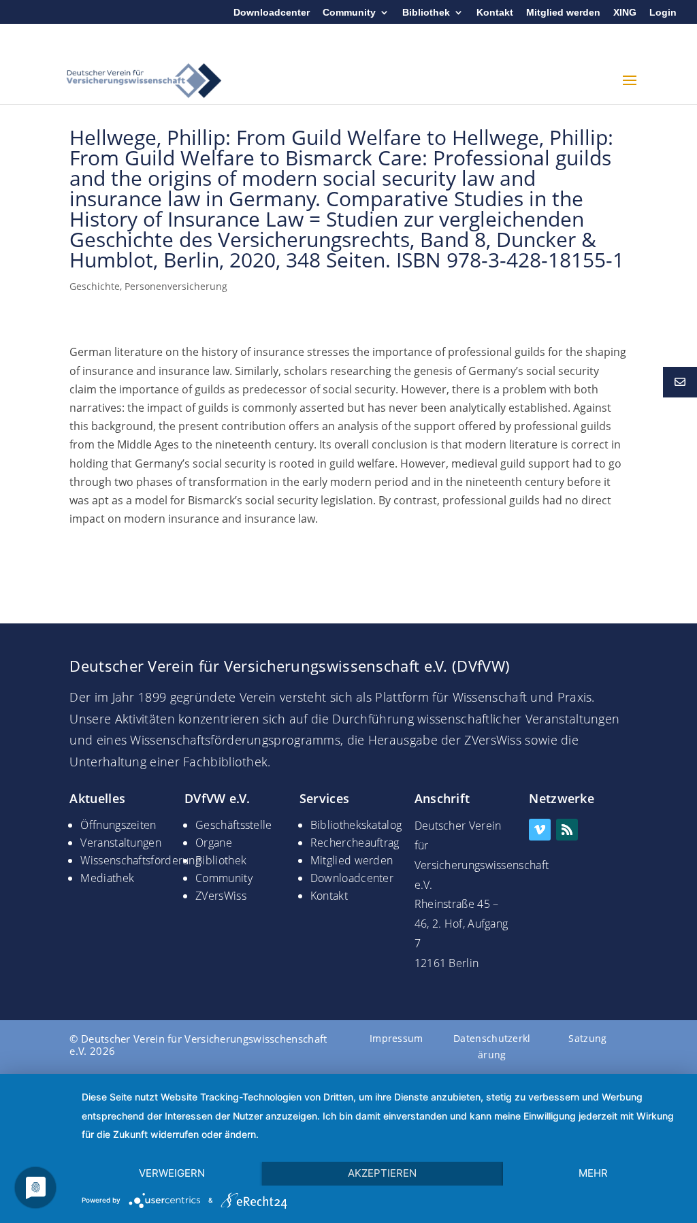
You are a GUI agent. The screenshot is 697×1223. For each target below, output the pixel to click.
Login (663, 12)
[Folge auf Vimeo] (540, 830)
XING (624, 12)
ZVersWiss (220, 895)
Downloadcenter (271, 12)
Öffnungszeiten (118, 824)
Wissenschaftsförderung (140, 860)
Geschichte (94, 286)
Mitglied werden (563, 12)
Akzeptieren (382, 1173)
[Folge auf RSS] (567, 830)
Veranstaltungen (120, 842)
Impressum (396, 1038)
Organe (213, 842)
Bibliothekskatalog (356, 824)
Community (349, 12)
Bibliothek (426, 12)
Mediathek (107, 877)
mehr (593, 1173)
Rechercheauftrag (355, 842)
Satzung (587, 1038)
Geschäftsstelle (233, 824)
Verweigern (172, 1173)
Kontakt (494, 12)
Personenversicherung (176, 286)
